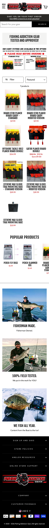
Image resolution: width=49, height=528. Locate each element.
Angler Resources (23, 457)
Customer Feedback (23, 504)
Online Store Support (24, 466)
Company (23, 495)
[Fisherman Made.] (24, 305)
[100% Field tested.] (24, 355)
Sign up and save (24, 440)
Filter (11, 79)
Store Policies (23, 449)
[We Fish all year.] (24, 405)
